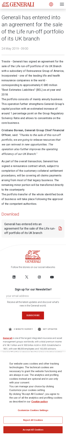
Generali (7, 338)
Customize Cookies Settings (33, 410)
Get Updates (50, 329)
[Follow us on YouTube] (51, 276)
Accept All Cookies (33, 429)
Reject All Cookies (33, 420)
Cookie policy (39, 401)
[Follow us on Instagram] (39, 276)
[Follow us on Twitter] (26, 276)
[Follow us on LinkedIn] (14, 276)
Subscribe (33, 315)
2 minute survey (23, 329)
